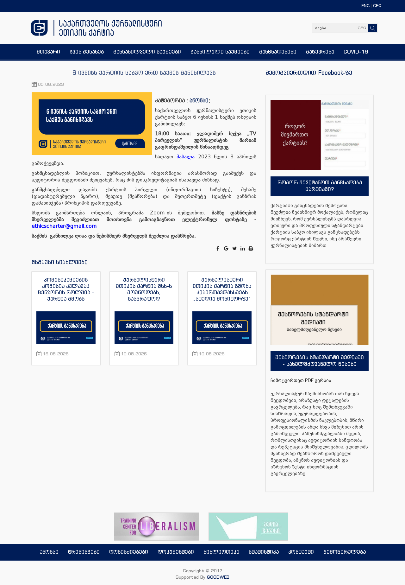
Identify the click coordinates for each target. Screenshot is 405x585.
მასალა (186, 157)
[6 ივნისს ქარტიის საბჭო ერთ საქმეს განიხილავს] (93, 124)
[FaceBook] (218, 248)
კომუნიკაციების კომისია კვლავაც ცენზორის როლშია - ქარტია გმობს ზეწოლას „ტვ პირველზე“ (66, 289)
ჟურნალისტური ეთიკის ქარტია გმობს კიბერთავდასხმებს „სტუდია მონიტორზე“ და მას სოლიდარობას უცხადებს (222, 289)
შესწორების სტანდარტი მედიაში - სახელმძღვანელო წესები (319, 360)
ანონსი (199, 100)
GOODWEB (218, 577)
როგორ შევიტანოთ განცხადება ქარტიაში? (319, 185)
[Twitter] (235, 248)
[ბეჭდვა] (251, 248)
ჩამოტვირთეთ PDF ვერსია (301, 380)
